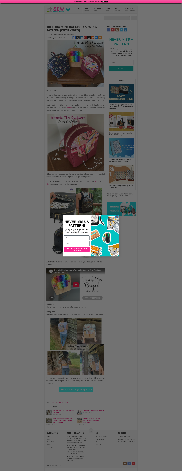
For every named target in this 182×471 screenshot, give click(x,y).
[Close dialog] (117, 217)
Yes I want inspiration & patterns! (76, 249)
